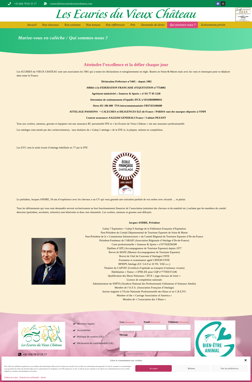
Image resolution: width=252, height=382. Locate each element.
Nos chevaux (50, 25)
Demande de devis (152, 25)
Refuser (191, 368)
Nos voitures (72, 25)
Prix (132, 25)
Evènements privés (213, 25)
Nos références (115, 25)
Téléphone (178, 322)
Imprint (43, 377)
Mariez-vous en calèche (41, 38)
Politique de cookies (11, 377)
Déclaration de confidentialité (29, 377)
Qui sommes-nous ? (182, 25)
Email (152, 322)
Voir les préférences (229, 368)
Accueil (31, 25)
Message (123, 335)
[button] (246, 360)
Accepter (153, 368)
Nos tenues (93, 25)
